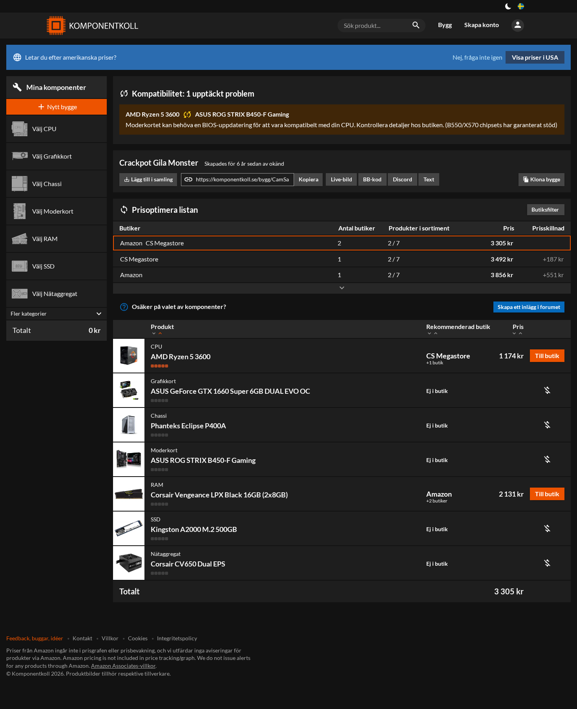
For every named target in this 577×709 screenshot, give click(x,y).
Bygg (445, 24)
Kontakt (82, 638)
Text (429, 179)
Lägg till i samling (148, 179)
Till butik (547, 355)
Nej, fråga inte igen (477, 57)
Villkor (110, 638)
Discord (402, 179)
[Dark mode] (508, 6)
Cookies (138, 638)
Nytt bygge (57, 106)
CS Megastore (448, 356)
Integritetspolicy (177, 638)
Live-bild (341, 179)
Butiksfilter (547, 209)
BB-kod (372, 179)
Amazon (439, 494)
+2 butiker (436, 501)
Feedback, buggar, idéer (34, 638)
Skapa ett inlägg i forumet (529, 306)
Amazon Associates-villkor (123, 665)
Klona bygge (541, 179)
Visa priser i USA (535, 57)
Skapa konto (481, 24)
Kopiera (308, 179)
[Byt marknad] (521, 6)
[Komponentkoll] (91, 25)
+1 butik (434, 362)
